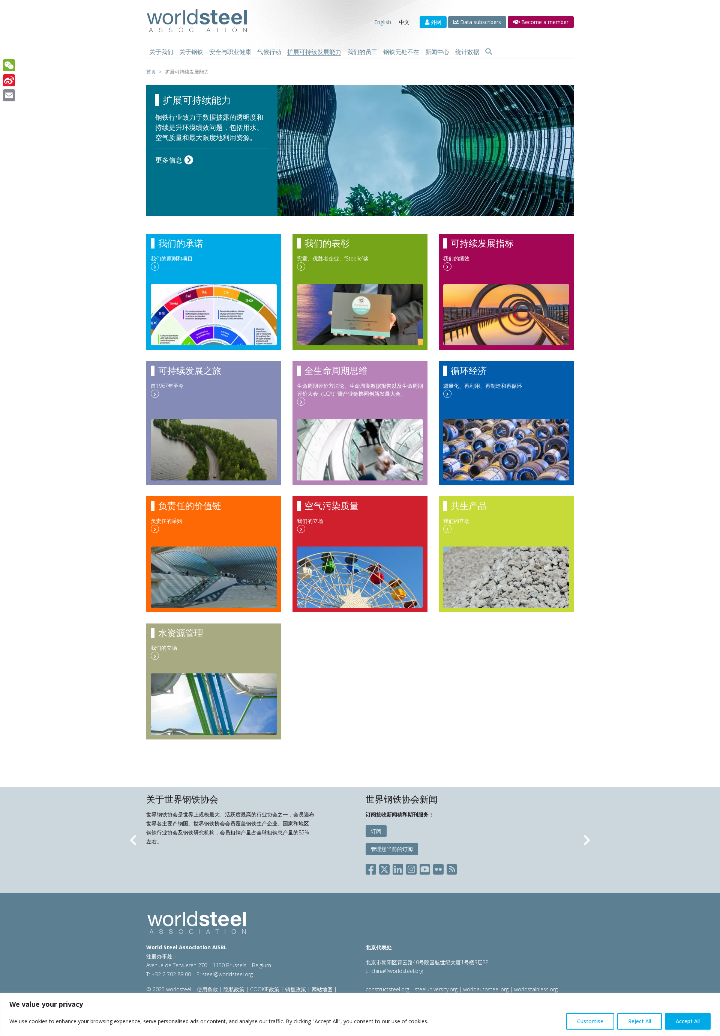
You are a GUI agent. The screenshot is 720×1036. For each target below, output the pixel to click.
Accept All (688, 1021)
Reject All (639, 1021)
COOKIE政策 (264, 989)
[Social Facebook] (372, 868)
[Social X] (384, 868)
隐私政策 (234, 989)
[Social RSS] (452, 868)
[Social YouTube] (425, 868)
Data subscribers (480, 22)
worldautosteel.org (486, 989)
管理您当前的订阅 (392, 848)
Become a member (544, 22)
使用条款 (207, 989)
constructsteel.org (387, 989)
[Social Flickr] (438, 868)
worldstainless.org (536, 989)
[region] (360, 1014)
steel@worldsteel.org (227, 974)
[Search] (488, 51)
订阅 (376, 830)
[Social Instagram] (411, 868)
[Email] (9, 95)
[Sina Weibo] (9, 80)
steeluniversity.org (436, 989)
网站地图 (322, 989)
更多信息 (169, 159)
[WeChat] (9, 65)
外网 (435, 22)
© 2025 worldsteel (169, 989)
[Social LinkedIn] (398, 868)
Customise (590, 1021)
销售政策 (295, 989)
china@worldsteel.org (397, 970)
